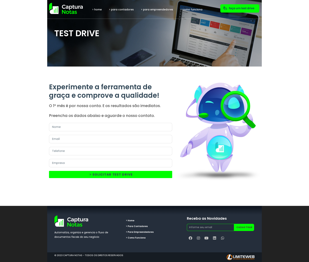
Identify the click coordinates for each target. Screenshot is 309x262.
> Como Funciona (191, 9)
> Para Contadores (121, 9)
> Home (97, 9)
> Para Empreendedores (157, 9)
